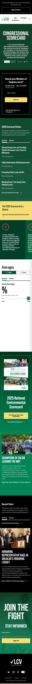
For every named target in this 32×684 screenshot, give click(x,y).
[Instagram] (13, 672)
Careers (17, 678)
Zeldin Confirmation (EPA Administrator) (16, 162)
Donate (23, 18)
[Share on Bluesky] (24, 61)
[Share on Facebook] (26, 61)
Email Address (6, 632)
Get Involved (15, 19)
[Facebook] (18, 672)
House (11, 140)
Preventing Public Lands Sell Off (13, 172)
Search (16, 100)
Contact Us (24, 678)
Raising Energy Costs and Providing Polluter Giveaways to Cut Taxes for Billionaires (14, 150)
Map (10, 272)
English (7, 61)
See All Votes (10, 193)
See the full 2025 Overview (15, 214)
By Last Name (21, 86)
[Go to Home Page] (5, 19)
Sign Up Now (16, 10)
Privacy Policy (8, 678)
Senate (4, 140)
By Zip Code (10, 86)
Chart (24, 272)
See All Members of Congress (13, 111)
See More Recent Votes (10, 523)
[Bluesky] (8, 672)
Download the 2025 (16, 415)
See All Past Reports (14, 422)
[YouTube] (23, 672)
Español (12, 61)
